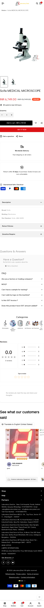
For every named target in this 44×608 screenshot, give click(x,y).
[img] (8, 357)
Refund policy (10, 574)
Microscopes (5, 328)
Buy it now (22, 130)
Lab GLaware (28, 328)
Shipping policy (14, 577)
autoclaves (20, 328)
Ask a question (8, 136)
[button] (35, 123)
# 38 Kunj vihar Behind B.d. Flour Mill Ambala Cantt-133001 (22, 551)
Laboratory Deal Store (9, 525)
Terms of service (33, 574)
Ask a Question (12, 266)
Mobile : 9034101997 (9, 554)
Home (4, 10)
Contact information (28, 577)
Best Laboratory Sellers (12, 329)
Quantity (3, 111)
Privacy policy (21, 574)
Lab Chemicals (35, 328)
